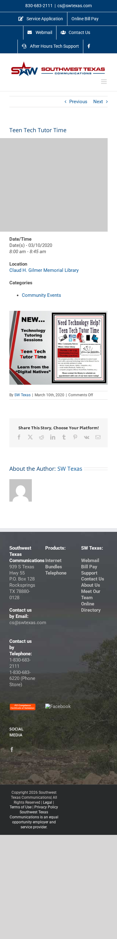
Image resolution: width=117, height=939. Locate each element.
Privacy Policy (46, 807)
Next (98, 101)
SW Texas (22, 395)
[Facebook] (11, 749)
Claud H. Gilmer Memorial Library (44, 270)
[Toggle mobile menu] (104, 81)
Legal (47, 802)
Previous (78, 101)
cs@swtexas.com (74, 5)
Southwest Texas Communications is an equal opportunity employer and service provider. (34, 819)
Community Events (41, 295)
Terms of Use (21, 807)
